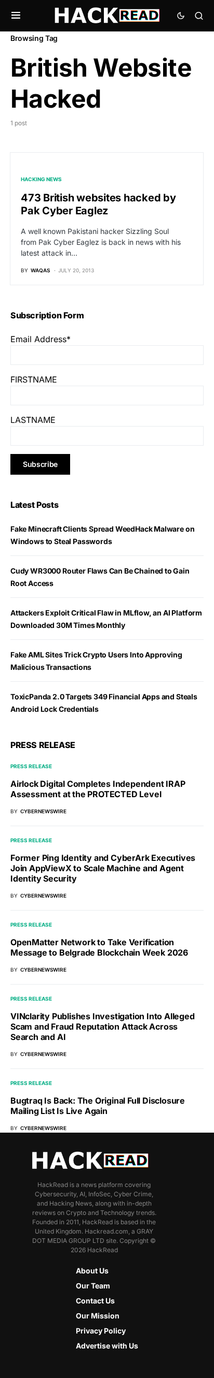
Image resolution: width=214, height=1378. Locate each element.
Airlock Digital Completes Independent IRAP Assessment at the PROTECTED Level (97, 789)
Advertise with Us (107, 1345)
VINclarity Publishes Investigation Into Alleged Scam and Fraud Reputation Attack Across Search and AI (102, 1026)
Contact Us (95, 1300)
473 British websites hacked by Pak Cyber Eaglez (98, 204)
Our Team (93, 1285)
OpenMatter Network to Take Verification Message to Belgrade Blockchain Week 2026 (99, 947)
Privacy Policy (101, 1330)
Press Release (31, 766)
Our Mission (97, 1315)
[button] (15, 15)
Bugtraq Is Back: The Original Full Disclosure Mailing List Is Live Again (97, 1105)
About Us (92, 1270)
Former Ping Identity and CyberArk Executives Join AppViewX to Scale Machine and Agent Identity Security (102, 868)
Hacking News (41, 179)
